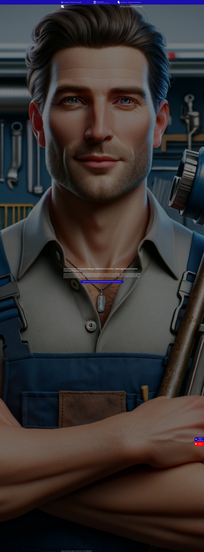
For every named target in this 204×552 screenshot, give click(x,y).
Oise (84, 551)
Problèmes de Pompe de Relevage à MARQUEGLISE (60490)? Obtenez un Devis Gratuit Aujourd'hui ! (102, 281)
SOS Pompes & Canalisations (70, 551)
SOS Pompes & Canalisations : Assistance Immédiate (131, 6)
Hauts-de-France (79, 551)
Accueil (62, 551)
